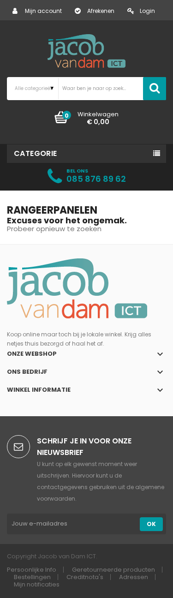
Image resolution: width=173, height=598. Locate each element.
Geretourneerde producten (113, 570)
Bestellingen (32, 577)
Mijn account (43, 11)
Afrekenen (100, 11)
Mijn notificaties (37, 584)
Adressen (133, 577)
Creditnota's (84, 577)
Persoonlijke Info (31, 570)
